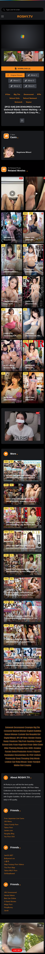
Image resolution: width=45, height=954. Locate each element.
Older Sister (38, 745)
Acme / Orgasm (33, 752)
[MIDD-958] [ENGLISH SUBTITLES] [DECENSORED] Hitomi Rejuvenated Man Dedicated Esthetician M (20, 548)
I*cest (15, 745)
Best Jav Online (10, 898)
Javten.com (8, 830)
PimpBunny (8, 907)
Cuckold (21, 734)
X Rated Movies (10, 901)
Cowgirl (38, 741)
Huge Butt (22, 745)
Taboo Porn (8, 827)
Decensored (29, 94)
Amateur (37, 748)
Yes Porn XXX (9, 837)
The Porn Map (9, 867)
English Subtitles (34, 731)
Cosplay (27, 765)
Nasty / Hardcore (10, 741)
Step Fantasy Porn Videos (14, 864)
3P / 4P (20, 738)
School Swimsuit (30, 98)
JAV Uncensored (10, 892)
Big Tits (17, 94)
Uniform (37, 755)
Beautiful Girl (34, 734)
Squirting (31, 741)
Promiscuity (10, 758)
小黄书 (6, 861)
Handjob (36, 762)
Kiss (26, 748)
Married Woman (19, 731)
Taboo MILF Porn (10, 870)
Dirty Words (35, 758)
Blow (25, 738)
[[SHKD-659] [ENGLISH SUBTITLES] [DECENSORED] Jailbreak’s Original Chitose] (22, 494)
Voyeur (29, 102)
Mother (17, 765)
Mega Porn (8, 904)
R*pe (39, 94)
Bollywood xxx (9, 858)
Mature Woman (11, 734)
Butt (22, 765)
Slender (31, 738)
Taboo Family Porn (11, 824)
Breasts (20, 748)
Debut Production (19, 752)
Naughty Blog (9, 834)
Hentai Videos (9, 895)
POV (31, 755)
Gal (13, 762)
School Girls (14, 98)
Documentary (20, 755)
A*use (7, 94)
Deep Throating (22, 758)
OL (27, 755)
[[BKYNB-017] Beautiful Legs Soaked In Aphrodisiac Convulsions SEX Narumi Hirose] (11, 227)
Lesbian (8, 762)
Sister (29, 762)
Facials (8, 752)
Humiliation (9, 755)
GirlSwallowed (9, 873)
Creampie (29, 727)
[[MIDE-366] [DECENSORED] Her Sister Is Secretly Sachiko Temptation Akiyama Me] (11, 387)
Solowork (18, 102)
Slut (27, 734)
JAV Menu (8, 821)
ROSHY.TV (25, 16)
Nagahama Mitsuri (24, 152)
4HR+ (30, 748)
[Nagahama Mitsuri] (9, 152)
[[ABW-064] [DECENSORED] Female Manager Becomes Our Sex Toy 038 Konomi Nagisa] (33, 259)
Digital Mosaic (10, 738)
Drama (38, 738)
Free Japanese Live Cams (14, 818)
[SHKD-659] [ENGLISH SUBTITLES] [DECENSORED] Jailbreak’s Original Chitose (20, 501)
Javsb (6, 910)
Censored (8, 731)
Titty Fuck (22, 741)
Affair (6, 748)
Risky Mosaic (21, 762)
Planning (13, 748)
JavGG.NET (8, 855)
